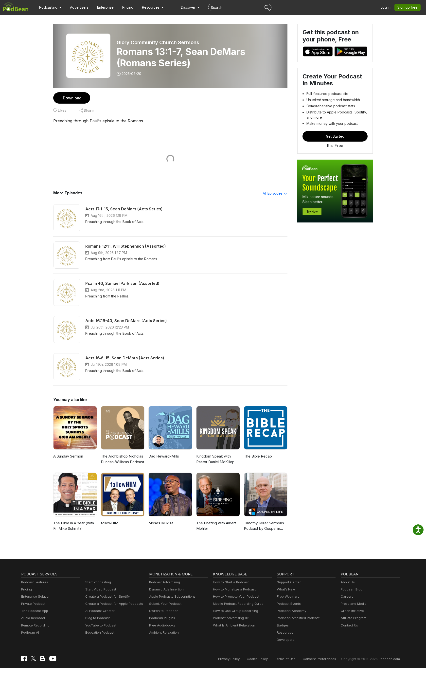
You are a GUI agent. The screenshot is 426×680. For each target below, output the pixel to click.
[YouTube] (52, 658)
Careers (347, 596)
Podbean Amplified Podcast (298, 618)
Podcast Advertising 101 (231, 618)
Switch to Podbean (163, 611)
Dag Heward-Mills (163, 456)
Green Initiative (352, 611)
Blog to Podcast (97, 618)
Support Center (289, 582)
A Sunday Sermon (68, 456)
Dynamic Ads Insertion (166, 589)
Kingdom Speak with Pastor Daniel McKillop (215, 459)
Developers (285, 640)
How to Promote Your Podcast (236, 596)
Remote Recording (35, 625)
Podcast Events (289, 604)
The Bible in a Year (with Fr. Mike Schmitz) (73, 526)
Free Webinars (288, 596)
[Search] (267, 7)
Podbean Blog (351, 589)
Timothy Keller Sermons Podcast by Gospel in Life (264, 526)
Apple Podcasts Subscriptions (172, 596)
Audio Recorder (33, 618)
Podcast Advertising (164, 582)
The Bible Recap (258, 456)
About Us (348, 582)
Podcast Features (34, 582)
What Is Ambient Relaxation (234, 625)
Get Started (335, 136)
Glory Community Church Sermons (158, 42)
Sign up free (407, 7)
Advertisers (79, 7)
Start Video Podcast (100, 589)
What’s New (286, 589)
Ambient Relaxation (164, 632)
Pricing (127, 7)
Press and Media (354, 604)
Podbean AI (30, 632)
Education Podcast (99, 632)
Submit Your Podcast (165, 604)
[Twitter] (33, 658)
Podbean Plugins (162, 618)
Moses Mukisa (160, 523)
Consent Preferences (319, 659)
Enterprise (105, 7)
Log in (385, 7)
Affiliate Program (353, 618)
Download (72, 97)
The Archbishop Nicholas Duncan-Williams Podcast (122, 459)
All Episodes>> (275, 193)
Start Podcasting (98, 582)
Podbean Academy (291, 611)
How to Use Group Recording (235, 611)
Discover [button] (188, 7)
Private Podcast (33, 604)
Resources (285, 632)
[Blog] (42, 658)
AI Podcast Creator (100, 611)
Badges (283, 625)
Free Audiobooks (162, 625)
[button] (50, 7)
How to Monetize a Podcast (234, 589)
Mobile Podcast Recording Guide (238, 604)
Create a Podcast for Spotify (107, 596)
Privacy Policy (229, 659)
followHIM (109, 523)
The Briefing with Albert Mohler (216, 526)
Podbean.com (389, 659)
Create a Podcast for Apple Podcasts (114, 604)
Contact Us (349, 625)
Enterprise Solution (36, 596)
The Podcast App (34, 611)
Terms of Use (285, 659)
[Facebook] (24, 658)
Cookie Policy (257, 659)
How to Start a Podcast (231, 582)
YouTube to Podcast (100, 625)
